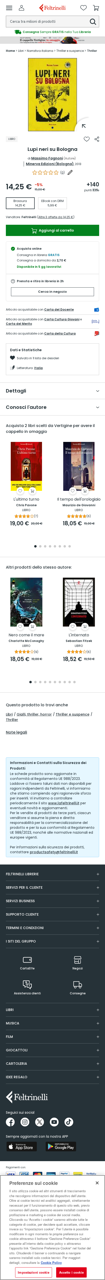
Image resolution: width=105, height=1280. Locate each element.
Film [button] (9, 1036)
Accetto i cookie (71, 1272)
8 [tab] (70, 547)
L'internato (79, 635)
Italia (38, 368)
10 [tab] (74, 682)
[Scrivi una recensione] (70, 172)
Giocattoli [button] (17, 1050)
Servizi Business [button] (20, 900)
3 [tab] (45, 547)
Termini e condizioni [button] (25, 927)
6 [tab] (60, 547)
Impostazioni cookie (33, 1272)
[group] (52, 32)
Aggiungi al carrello (56, 230)
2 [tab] (40, 547)
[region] (52, 1227)
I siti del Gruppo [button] (21, 941)
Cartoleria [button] (16, 1063)
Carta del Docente (59, 309)
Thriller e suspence (72, 714)
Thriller (12, 719)
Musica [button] (12, 1023)
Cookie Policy (51, 1262)
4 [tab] (50, 547)
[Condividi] (96, 139)
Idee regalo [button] (16, 1077)
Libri (9, 714)
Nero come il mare (26, 635)
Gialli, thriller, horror (34, 714)
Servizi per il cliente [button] (24, 887)
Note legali (16, 732)
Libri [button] (10, 1009)
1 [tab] (52, 128)
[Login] (21, 8)
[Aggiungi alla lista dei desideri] (87, 139)
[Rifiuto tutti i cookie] (97, 1183)
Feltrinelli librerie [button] (22, 874)
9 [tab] (70, 682)
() (62, 172)
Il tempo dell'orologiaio (79, 499)
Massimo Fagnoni (47, 158)
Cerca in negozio (52, 291)
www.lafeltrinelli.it (63, 803)
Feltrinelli (28, 217)
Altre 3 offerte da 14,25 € (55, 217)
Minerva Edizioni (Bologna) (50, 163)
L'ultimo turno (26, 499)
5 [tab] (55, 547)
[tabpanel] (52, 94)
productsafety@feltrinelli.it (54, 852)
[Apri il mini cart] (96, 7)
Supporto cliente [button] (22, 914)
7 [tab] (65, 547)
